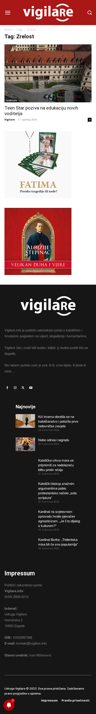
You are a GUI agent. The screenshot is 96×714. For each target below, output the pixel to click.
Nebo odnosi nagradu (53, 439)
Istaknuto (11, 100)
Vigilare (9, 119)
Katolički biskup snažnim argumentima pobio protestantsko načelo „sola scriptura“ (57, 490)
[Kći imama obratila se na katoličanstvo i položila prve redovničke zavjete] (25, 421)
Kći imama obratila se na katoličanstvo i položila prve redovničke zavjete (58, 421)
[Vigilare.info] (48, 12)
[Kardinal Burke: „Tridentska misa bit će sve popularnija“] (25, 544)
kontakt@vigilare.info (31, 643)
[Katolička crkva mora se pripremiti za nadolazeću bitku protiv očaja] (25, 464)
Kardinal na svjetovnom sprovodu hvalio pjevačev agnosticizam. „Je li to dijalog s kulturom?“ (59, 518)
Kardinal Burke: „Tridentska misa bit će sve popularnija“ (58, 541)
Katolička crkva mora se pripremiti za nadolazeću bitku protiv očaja (56, 465)
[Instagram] (15, 388)
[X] (23, 388)
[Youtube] (31, 388)
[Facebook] (7, 388)
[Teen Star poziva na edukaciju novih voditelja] (48, 73)
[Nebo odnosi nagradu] (25, 444)
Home (8, 30)
